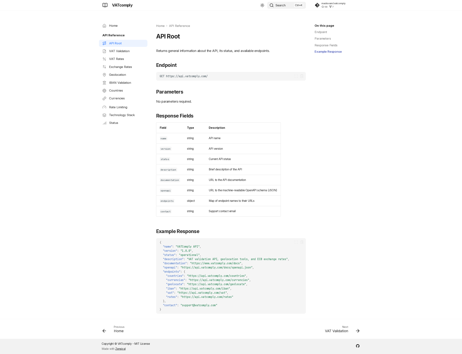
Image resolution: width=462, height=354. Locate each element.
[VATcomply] (105, 5)
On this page (324, 25)
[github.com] (357, 345)
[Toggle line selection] (296, 76)
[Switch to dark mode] (262, 5)
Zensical (120, 349)
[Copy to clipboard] (301, 76)
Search (280, 5)
